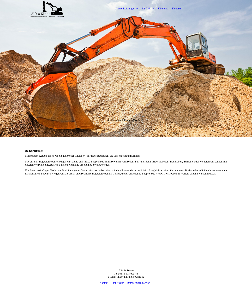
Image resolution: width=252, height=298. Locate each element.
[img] (46, 8)
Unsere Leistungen (125, 8)
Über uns (163, 8)
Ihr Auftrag (148, 8)
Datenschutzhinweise (139, 282)
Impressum (118, 282)
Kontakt (176, 8)
